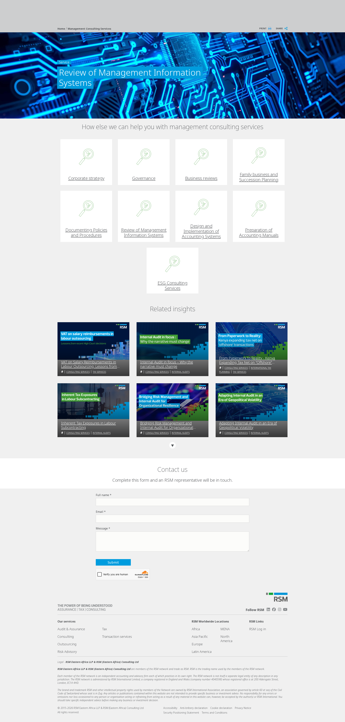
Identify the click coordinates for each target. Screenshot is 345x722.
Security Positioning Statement (181, 712)
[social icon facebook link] (274, 609)
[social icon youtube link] (285, 609)
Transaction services (117, 636)
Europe (197, 644)
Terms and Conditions (214, 712)
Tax (104, 629)
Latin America (201, 651)
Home (62, 28)
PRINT (262, 28)
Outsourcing (67, 644)
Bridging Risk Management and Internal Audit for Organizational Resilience (166, 425)
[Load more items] (172, 445)
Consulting (66, 636)
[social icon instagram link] (279, 609)
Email (99, 512)
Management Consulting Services (89, 28)
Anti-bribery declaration (194, 708)
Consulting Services (78, 371)
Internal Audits (181, 371)
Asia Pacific (200, 636)
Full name (102, 495)
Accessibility (170, 708)
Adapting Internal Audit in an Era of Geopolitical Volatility (248, 425)
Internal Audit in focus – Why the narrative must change (166, 364)
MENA (225, 629)
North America (226, 638)
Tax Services (99, 371)
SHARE (279, 28)
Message (102, 528)
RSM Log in (257, 629)
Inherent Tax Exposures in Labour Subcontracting (88, 425)
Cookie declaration (221, 708)
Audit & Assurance (71, 629)
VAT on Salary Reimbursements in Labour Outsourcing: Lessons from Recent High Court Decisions (89, 364)
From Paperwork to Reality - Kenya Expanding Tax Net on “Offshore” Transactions (247, 360)
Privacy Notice (243, 708)
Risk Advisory (67, 651)
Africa (196, 629)
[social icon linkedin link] (268, 609)
